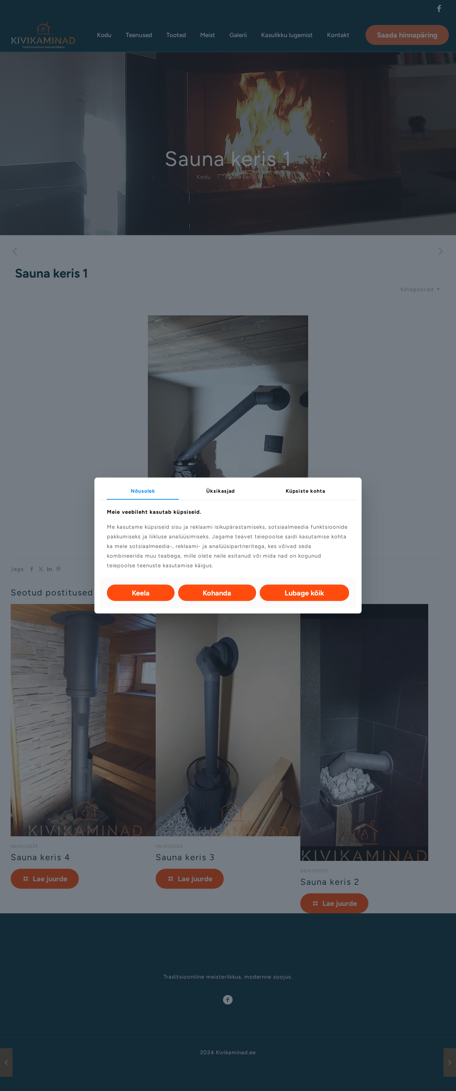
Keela (141, 592)
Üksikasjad (220, 491)
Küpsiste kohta (305, 491)
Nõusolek (143, 491)
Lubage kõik (304, 592)
